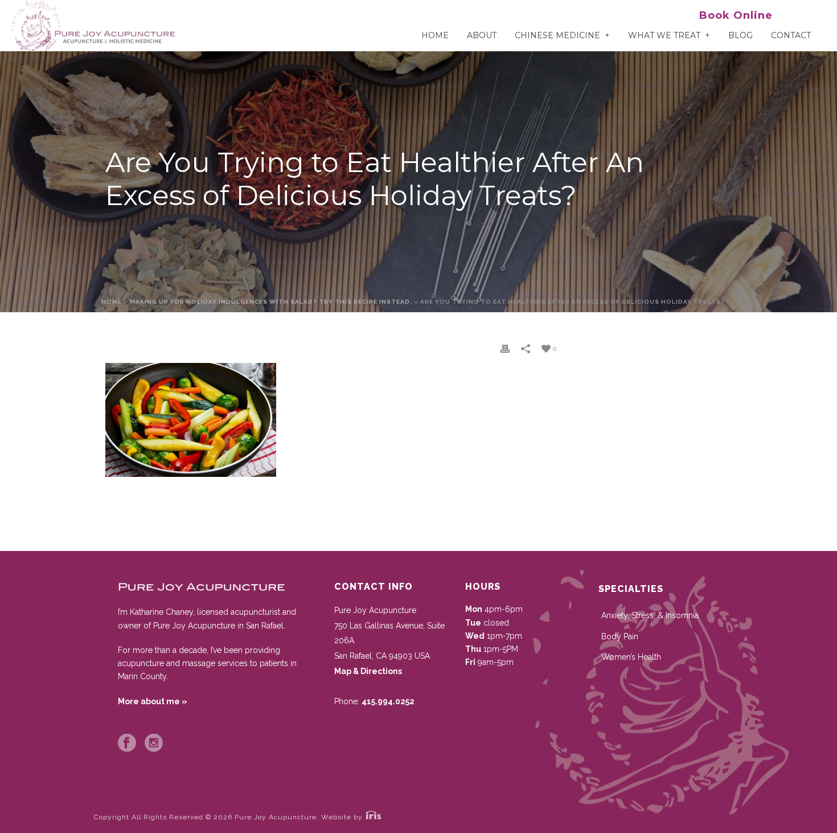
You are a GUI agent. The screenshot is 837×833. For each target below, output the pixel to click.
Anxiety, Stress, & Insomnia (650, 615)
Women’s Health (631, 657)
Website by (343, 817)
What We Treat (664, 35)
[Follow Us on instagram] (154, 743)
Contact (791, 35)
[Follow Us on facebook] (127, 743)
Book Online (736, 15)
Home (435, 35)
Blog (740, 35)
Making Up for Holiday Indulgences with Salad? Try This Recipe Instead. (271, 302)
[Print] (505, 348)
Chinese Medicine (557, 35)
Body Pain (619, 636)
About (482, 35)
